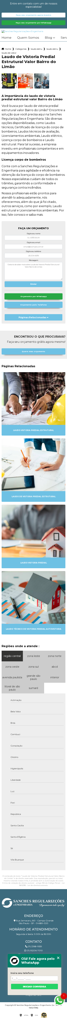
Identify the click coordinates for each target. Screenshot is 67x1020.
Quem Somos (28, 37)
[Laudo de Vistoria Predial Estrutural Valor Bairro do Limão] (9, 81)
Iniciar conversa (34, 986)
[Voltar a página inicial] (33, 902)
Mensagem (33, 260)
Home (6, 37)
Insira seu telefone (22, 973)
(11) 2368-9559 (34, 946)
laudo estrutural (36, 49)
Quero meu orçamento (33, 351)
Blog (48, 37)
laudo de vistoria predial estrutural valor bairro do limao (9, 52)
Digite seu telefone (33, 251)
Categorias (20, 49)
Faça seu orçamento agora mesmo (33, 15)
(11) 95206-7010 (34, 950)
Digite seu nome (33, 234)
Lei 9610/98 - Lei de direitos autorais (42, 884)
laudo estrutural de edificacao (52, 49)
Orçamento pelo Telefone (33, 305)
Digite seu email (33, 242)
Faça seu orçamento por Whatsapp (33, 23)
